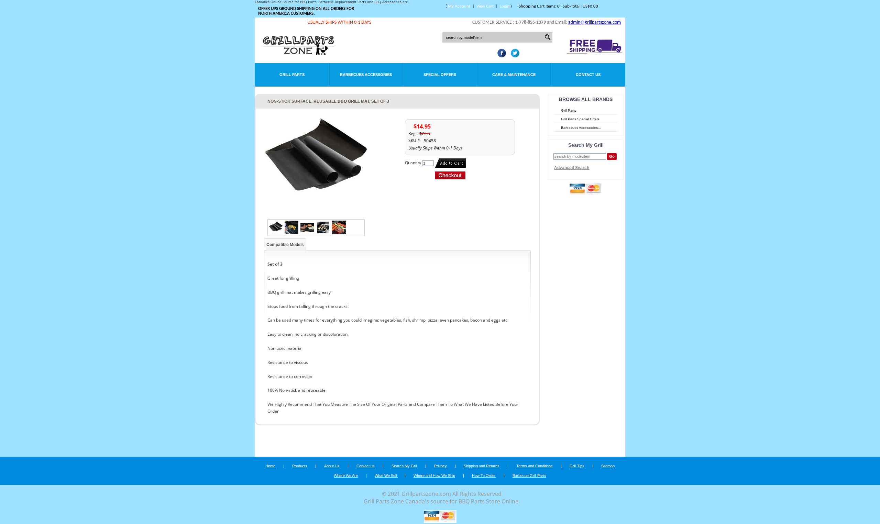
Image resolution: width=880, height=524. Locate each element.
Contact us (365, 466)
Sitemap (608, 466)
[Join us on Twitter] (513, 55)
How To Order (484, 475)
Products (299, 466)
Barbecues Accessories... (581, 128)
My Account (459, 6)
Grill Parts (292, 75)
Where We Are (346, 475)
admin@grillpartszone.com (594, 22)
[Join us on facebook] (500, 55)
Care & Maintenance (514, 75)
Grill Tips (577, 466)
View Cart (485, 6)
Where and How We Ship (434, 475)
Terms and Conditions (534, 466)
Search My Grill (404, 466)
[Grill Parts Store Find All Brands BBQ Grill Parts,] (299, 53)
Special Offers (440, 75)
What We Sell (386, 475)
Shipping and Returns (481, 466)
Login (504, 6)
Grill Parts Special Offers (580, 119)
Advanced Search (571, 167)
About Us (332, 466)
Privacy (440, 466)
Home (270, 466)
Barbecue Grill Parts (529, 475)
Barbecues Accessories (366, 75)
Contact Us (588, 75)
